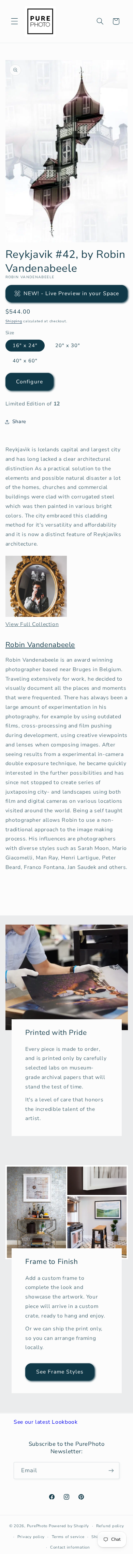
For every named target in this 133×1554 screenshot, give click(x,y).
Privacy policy (31, 1536)
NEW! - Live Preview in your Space (71, 293)
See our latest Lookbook (46, 1422)
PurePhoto (37, 1526)
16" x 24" (25, 345)
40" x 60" (25, 360)
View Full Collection (32, 624)
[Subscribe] (111, 1470)
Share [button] (19, 421)
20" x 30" (67, 345)
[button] (14, 21)
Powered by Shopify (69, 1526)
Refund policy (110, 1526)
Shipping (13, 321)
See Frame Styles (60, 1372)
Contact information (70, 1547)
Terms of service (68, 1536)
